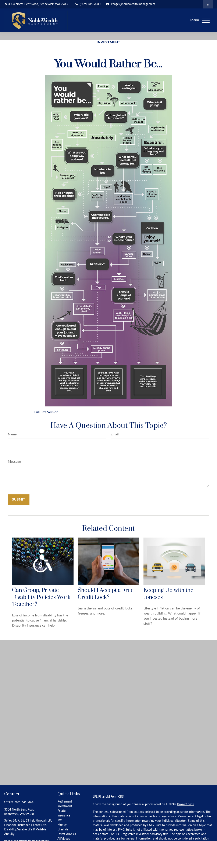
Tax (59, 820)
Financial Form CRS (111, 796)
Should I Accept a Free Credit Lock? (106, 594)
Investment (64, 806)
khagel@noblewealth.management (133, 4)
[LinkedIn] (208, 4)
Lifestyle (62, 829)
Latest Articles (66, 834)
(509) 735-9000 (90, 4)
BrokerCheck (185, 804)
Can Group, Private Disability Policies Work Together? (41, 597)
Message (14, 461)
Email (115, 434)
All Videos (63, 838)
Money (62, 824)
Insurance (63, 815)
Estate (61, 810)
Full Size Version (46, 412)
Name (12, 434)
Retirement (64, 801)
